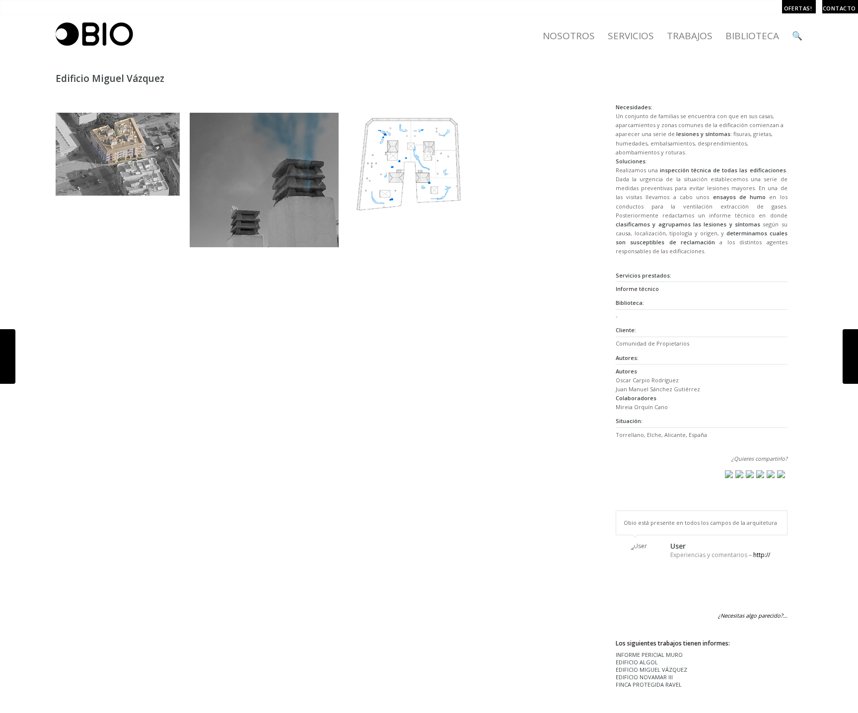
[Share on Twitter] (739, 474)
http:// (761, 555)
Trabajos (690, 35)
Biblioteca (752, 35)
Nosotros (569, 35)
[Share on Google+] (750, 474)
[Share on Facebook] (729, 474)
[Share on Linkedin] (771, 474)
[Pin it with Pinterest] (760, 474)
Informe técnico (637, 288)
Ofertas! (798, 8)
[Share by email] (781, 474)
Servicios (631, 35)
